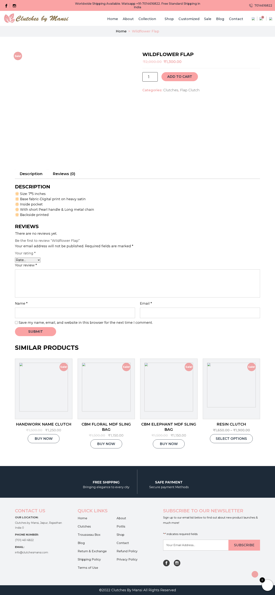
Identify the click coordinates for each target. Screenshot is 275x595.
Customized (188, 19)
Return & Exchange (92, 551)
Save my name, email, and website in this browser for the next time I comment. (86, 323)
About (128, 19)
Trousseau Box (89, 535)
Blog (220, 19)
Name (21, 303)
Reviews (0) (64, 174)
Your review (26, 265)
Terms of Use (88, 568)
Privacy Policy (127, 559)
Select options (231, 439)
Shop (169, 19)
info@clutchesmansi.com (31, 552)
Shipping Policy (89, 559)
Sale (207, 19)
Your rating (25, 253)
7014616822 (263, 5)
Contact (236, 19)
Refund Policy (127, 551)
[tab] (31, 174)
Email (146, 303)
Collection (147, 19)
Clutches (170, 90)
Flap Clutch (190, 90)
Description (31, 174)
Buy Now (44, 439)
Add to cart (179, 77)
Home (112, 19)
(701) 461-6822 (24, 540)
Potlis (121, 526)
